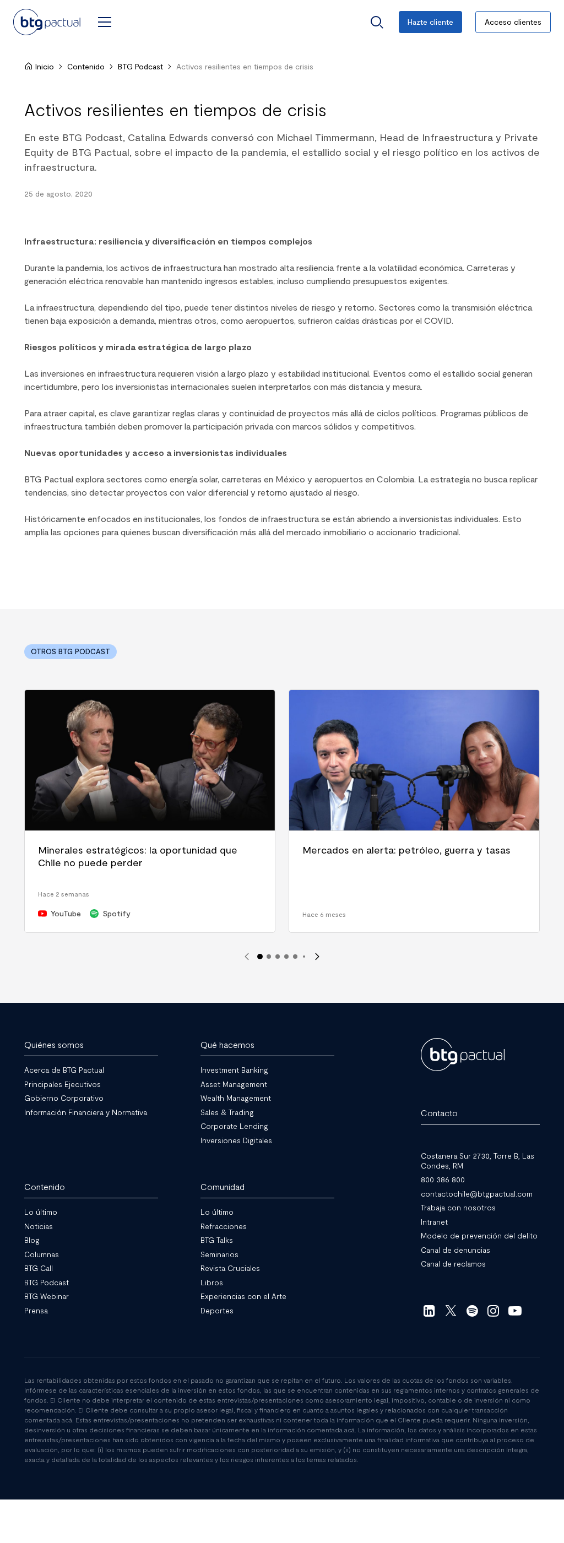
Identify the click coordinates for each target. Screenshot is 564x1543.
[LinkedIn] (429, 1310)
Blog (32, 1240)
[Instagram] (493, 1310)
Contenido (86, 66)
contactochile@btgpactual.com (477, 1193)
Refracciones (223, 1225)
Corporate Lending (234, 1126)
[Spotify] (472, 1310)
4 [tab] (286, 956)
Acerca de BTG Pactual (64, 1069)
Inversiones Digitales (236, 1139)
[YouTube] (514, 1310)
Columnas (41, 1253)
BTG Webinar (46, 1296)
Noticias (38, 1225)
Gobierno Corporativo (64, 1097)
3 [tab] (277, 956)
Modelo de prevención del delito (479, 1235)
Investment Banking (234, 1069)
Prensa (36, 1309)
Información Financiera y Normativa (85, 1111)
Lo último (40, 1211)
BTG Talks (216, 1240)
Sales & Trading (227, 1111)
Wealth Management (235, 1097)
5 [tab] (295, 956)
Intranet (434, 1221)
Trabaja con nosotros (458, 1207)
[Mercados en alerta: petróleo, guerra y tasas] (414, 811)
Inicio (44, 66)
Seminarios (219, 1253)
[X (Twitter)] (450, 1310)
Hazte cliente (430, 21)
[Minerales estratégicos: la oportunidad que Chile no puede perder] (150, 811)
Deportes (217, 1309)
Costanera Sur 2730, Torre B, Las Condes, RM (477, 1160)
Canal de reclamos (453, 1263)
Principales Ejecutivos (62, 1083)
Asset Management (233, 1083)
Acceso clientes (513, 21)
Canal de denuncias (455, 1249)
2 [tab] (268, 956)
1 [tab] (260, 956)
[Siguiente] (317, 957)
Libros (211, 1281)
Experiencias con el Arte (243, 1296)
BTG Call (38, 1268)
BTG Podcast (140, 66)
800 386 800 (443, 1179)
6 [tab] (304, 956)
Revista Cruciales (230, 1268)
